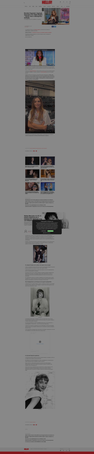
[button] (47, 232)
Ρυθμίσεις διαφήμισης (48, 228)
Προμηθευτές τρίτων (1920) (46, 225)
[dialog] (47, 227)
